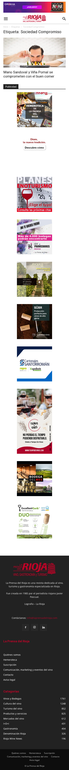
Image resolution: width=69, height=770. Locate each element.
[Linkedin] (43, 627)
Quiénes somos (12, 654)
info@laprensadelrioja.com (42, 617)
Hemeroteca (10, 659)
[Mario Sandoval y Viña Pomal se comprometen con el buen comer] (34, 53)
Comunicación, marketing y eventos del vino (28, 669)
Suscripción (9, 664)
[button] (5, 18)
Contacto (8, 674)
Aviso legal (9, 679)
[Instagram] (34, 627)
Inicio (5, 26)
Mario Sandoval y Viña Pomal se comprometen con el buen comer (29, 74)
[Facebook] (25, 627)
